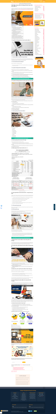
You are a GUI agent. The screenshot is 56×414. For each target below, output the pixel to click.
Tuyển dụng (36, 52)
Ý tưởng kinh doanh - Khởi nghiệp (38, 54)
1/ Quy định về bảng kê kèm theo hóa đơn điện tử (16, 27)
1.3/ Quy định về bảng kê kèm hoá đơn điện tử (16, 29)
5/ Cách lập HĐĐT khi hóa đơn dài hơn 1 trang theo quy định (17, 33)
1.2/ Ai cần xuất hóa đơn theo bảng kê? (16, 28)
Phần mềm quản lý (37, 50)
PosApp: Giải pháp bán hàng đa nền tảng (28, 390)
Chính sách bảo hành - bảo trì (32, 396)
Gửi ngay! (24, 362)
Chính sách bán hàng (37, 30)
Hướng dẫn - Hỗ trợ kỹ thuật (38, 32)
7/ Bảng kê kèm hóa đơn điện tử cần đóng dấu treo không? (17, 36)
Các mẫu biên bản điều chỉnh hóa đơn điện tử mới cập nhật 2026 (22, 379)
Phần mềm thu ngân (24, 398)
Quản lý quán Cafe (37, 9)
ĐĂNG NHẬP (41, 1)
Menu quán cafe (36, 10)
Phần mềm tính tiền (24, 397)
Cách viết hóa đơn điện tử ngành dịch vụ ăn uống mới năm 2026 (22, 377)
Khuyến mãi (36, 35)
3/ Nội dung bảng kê (14, 30)
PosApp (20, 343)
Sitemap (15, 397)
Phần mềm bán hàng (24, 396)
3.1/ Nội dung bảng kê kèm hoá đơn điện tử (16, 31)
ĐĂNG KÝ (44, 1)
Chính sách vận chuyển (32, 395)
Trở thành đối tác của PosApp (15, 396)
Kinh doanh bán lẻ (36, 36)
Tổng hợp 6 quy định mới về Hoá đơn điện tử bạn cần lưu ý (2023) (22, 78)
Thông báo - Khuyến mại (37, 51)
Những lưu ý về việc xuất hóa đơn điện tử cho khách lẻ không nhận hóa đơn (22, 237)
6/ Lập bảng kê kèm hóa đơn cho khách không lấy (16, 35)
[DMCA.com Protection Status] (35, 411)
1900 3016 (42, 396)
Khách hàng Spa (36, 34)
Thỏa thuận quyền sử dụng (32, 398)
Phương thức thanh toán (32, 397)
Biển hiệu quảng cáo (37, 29)
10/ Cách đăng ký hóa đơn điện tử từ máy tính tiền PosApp (17, 38)
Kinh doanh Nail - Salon (37, 38)
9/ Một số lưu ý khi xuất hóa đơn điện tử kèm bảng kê (17, 37)
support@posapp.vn (42, 395)
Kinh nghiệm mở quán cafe (37, 6)
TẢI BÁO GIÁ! (54, 207)
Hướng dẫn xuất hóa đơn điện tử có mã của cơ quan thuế (22, 138)
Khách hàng (36, 33)
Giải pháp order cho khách (23, 399)
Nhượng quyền (36, 8)
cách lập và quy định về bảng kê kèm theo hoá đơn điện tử (24, 9)
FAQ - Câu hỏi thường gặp (14, 398)
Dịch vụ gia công (15, 395)
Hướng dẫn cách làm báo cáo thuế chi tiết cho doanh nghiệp (22, 382)
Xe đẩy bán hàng (36, 53)
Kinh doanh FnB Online (37, 37)
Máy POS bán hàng (23, 395)
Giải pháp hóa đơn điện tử (37, 31)
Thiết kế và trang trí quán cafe (38, 7)
